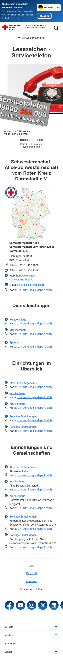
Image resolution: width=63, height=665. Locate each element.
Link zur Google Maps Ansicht (34, 290)
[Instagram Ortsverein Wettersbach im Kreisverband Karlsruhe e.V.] (31, 605)
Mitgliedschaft (18, 330)
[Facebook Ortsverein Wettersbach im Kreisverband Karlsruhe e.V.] (9, 605)
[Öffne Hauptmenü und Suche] (57, 28)
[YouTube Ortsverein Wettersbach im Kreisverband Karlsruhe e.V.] (20, 605)
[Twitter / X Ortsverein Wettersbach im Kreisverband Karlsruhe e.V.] (42, 605)
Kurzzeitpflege (18, 319)
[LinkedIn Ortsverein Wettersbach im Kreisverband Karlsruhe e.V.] (54, 605)
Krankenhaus (17, 393)
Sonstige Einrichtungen (23, 416)
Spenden (15, 342)
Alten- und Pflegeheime (23, 383)
